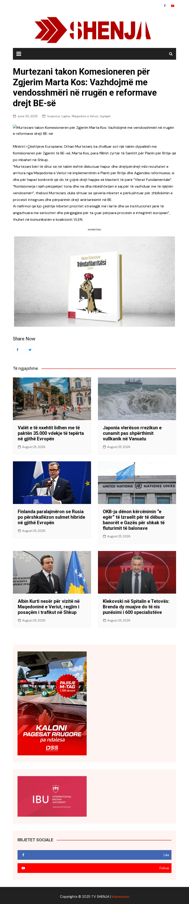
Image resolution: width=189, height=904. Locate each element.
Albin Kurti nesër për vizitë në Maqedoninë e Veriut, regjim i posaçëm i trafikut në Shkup (49, 606)
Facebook (164, 5)
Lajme (66, 116)
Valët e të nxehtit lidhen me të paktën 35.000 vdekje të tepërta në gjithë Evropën (51, 433)
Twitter (30, 349)
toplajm (105, 116)
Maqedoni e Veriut (85, 116)
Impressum (120, 896)
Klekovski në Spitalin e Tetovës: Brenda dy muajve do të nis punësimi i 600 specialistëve (136, 606)
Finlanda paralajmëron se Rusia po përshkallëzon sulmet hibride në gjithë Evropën (51, 517)
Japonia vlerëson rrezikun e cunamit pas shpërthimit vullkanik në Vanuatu (132, 433)
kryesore (53, 116)
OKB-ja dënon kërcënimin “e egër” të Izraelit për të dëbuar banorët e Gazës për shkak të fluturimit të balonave (134, 520)
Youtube (172, 5)
